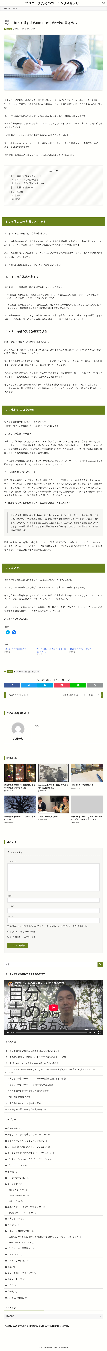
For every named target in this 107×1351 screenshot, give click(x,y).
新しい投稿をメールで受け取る (22, 937)
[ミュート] (95, 1032)
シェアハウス (15, 1254)
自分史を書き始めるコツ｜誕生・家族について (27, 1103)
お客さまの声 (15, 1218)
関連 (18, 199)
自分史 (9, 29)
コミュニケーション (18, 1261)
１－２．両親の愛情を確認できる (30, 183)
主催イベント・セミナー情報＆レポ (26, 1207)
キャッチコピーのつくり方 (21, 1273)
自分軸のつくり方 (18, 1190)
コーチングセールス (19, 1195)
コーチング (14, 1184)
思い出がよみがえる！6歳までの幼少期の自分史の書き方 (32, 1063)
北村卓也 (18, 738)
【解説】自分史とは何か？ (80, 649)
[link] (37, 725)
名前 (9, 896)
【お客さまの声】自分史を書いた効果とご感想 (27, 1091)
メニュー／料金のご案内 (20, 1231)
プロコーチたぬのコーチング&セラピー (53, 3)
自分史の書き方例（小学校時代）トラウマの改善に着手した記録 (35, 1057)
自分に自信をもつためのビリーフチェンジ (28, 1147)
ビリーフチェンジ (17, 1165)
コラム (12, 1285)
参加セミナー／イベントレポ (22, 1213)
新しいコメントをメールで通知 (22, 932)
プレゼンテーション (18, 1178)
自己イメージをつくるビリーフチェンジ (27, 1141)
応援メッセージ (16, 1279)
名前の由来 (36, 672)
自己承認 (20, 672)
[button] (104, 3)
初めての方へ (15, 1128)
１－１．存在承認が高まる (27, 180)
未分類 (12, 1171)
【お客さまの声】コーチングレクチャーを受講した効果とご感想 (35, 1078)
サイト (10, 916)
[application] (53, 1007)
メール (10, 906)
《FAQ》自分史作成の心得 (15, 649)
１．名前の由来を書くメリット (27, 176)
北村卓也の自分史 (17, 1298)
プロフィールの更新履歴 (20, 1248)
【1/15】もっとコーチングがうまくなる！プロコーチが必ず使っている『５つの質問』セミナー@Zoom (50, 1070)
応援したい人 (16, 1201)
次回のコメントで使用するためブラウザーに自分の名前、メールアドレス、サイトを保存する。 (49, 926)
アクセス (13, 1225)
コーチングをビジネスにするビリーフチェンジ (30, 1153)
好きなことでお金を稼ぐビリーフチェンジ (28, 1134)
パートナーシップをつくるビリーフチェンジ (29, 1159)
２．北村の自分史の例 (23, 187)
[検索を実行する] (100, 964)
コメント (11, 861)
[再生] (7, 1032)
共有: (18, 195)
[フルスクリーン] (99, 1032)
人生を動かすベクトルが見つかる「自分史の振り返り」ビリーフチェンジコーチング (45, 1237)
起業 (11, 1267)
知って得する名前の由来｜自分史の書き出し (26, 1109)
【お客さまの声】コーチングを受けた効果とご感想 (29, 1085)
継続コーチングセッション (21, 1242)
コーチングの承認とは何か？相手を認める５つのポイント (32, 1051)
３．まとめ (18, 192)
